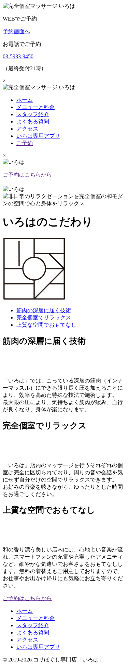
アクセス (27, 129)
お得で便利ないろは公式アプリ (41, 182)
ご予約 (24, 143)
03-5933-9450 (18, 56)
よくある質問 (32, 121)
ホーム (24, 100)
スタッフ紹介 (32, 114)
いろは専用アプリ (38, 136)
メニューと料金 (35, 107)
